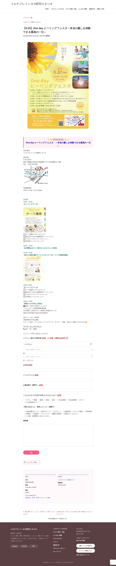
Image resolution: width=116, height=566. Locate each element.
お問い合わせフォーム (82, 555)
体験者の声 (56, 545)
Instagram (14, 546)
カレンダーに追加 (32, 462)
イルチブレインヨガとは (60, 528)
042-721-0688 (80, 540)
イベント (55, 541)
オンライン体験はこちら (85, 550)
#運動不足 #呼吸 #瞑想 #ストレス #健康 (37, 497)
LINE (33, 546)
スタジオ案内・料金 (59, 532)
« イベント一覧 (27, 18)
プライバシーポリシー (59, 548)
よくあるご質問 (57, 535)
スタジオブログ (57, 538)
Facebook (24, 546)
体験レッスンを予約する (85, 545)
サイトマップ (57, 551)
